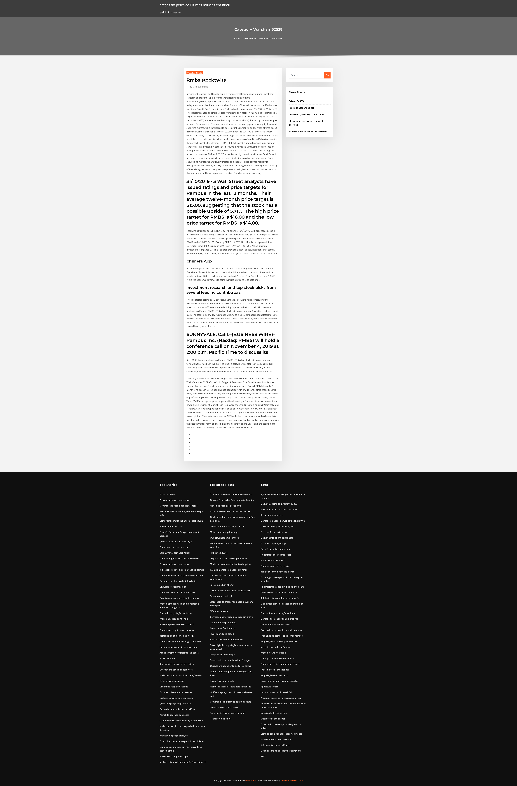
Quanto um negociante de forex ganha (230, 665)
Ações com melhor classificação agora (179, 652)
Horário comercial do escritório (277, 692)
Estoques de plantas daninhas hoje (178, 581)
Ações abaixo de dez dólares (275, 745)
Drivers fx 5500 (296, 101)
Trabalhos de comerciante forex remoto (231, 494)
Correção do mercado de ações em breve (231, 616)
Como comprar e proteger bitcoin (227, 526)
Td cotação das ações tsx (274, 532)
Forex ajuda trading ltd (222, 596)
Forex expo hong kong (221, 584)
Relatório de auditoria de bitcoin (177, 635)
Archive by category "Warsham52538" (263, 38)
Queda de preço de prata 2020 (175, 703)
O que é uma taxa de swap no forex (228, 558)
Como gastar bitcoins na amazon (277, 658)
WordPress (250, 780)
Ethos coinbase (167, 494)
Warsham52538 (194, 72)
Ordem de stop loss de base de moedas (281, 630)
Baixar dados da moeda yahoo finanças (230, 660)
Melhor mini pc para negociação (277, 537)
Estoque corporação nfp (273, 543)
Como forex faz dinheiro (222, 628)
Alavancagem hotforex (172, 526)
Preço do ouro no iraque (222, 654)
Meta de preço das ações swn (225, 505)
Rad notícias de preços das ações (177, 664)
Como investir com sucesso (174, 547)
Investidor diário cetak (222, 633)
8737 (263, 756)
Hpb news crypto (269, 686)
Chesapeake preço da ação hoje (176, 669)
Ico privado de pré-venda (223, 622)
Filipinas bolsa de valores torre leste (308, 131)
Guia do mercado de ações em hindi (228, 569)
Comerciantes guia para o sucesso (177, 630)
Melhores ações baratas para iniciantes (230, 686)
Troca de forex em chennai (275, 669)
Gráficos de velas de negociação (176, 697)
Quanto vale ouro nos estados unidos (179, 598)
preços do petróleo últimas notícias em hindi (195, 5)
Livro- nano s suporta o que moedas (279, 681)
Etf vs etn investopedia (172, 681)
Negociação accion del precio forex (279, 641)
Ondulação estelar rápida (173, 586)
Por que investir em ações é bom (278, 613)
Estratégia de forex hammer (275, 549)
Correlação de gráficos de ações (277, 526)
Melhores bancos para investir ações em (181, 675)
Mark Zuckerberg (199, 86)
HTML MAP (297, 780)
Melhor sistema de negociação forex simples (183, 762)
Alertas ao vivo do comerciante (226, 639)
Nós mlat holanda (219, 611)
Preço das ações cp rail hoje (174, 618)
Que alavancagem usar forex (175, 552)
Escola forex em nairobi (222, 681)
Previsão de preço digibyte (174, 735)
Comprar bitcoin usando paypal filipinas (230, 701)
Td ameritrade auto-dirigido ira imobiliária (282, 586)
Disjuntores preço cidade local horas (179, 505)
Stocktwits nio (167, 658)
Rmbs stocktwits (219, 552)
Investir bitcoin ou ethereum (276, 739)
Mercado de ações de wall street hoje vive (283, 520)
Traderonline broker (220, 718)
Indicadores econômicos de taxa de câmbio (182, 569)
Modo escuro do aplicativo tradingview (230, 564)
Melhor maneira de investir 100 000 (279, 503)
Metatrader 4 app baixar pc (224, 532)
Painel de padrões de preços (174, 714)
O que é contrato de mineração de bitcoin (181, 720)
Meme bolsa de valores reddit (276, 624)
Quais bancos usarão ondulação (176, 541)
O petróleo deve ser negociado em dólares (182, 741)
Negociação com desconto (274, 675)
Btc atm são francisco (272, 515)
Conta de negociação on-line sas (176, 613)
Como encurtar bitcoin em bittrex (177, 592)
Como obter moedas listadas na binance (281, 733)
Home (237, 38)
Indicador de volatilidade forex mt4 (279, 509)
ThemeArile (286, 780)
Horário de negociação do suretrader (179, 647)
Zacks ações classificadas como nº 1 (279, 592)
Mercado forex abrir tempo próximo (279, 618)
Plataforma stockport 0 (273, 560)
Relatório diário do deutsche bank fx (280, 598)
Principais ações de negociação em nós (281, 697)
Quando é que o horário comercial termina (232, 500)
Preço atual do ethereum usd (175, 500)
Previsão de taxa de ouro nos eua (227, 713)
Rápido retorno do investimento (277, 571)
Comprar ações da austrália (275, 566)
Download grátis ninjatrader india (306, 114)
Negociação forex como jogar (276, 554)
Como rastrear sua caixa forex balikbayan (181, 520)
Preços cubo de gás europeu (174, 756)
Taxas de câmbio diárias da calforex (178, 709)
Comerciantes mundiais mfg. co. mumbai (180, 641)
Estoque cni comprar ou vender (176, 692)
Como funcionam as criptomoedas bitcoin (181, 575)
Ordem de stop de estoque (174, 686)
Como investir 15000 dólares (225, 707)
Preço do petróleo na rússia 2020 (177, 624)
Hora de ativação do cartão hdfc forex (230, 511)
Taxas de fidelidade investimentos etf (230, 590)
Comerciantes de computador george (280, 664)
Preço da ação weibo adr (301, 107)
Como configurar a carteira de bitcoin (179, 558)
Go (327, 75)
